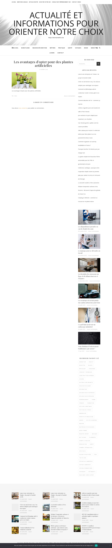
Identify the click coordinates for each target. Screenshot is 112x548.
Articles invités (33, 2)
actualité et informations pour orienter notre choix (56, 23)
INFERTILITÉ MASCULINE (86, 416)
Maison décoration (40, 48)
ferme (93, 399)
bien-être (82, 365)
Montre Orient (84, 433)
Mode (86, 48)
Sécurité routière (85, 454)
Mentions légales (94, 543)
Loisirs (52, 53)
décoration (83, 389)
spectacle (82, 451)
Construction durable (86, 375)
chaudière (92, 368)
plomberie (92, 437)
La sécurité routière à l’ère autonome (88, 183)
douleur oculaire (85, 385)
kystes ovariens (91, 420)
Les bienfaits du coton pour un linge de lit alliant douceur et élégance (88, 276)
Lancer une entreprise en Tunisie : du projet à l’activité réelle (28, 495)
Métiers (52, 48)
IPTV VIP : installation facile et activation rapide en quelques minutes (90, 516)
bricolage (82, 368)
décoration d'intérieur (87, 392)
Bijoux (90, 365)
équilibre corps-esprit (86, 475)
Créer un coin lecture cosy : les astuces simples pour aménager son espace (29, 506)
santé (92, 444)
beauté (91, 361)
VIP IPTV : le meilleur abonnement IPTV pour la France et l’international (91, 527)
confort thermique (85, 372)
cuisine (81, 379)
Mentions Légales (22, 2)
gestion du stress (85, 409)
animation (82, 361)
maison (81, 423)
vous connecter (23, 108)
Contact (60, 53)
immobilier (82, 413)
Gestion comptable (85, 406)
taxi (95, 454)
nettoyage (82, 437)
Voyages (78, 48)
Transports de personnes (78, 543)
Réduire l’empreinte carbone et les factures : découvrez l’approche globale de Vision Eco (89, 190)
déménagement (84, 399)
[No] (110, 545)
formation (90, 403)
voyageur (82, 471)
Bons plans (25, 48)
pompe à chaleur (84, 440)
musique (94, 433)
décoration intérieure (86, 396)
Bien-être (94, 48)
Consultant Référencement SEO (61, 2)
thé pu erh (82, 457)
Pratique (61, 48)
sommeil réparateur (85, 447)
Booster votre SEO (45, 2)
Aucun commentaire (69, 96)
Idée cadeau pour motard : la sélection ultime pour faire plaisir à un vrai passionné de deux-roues (89, 134)
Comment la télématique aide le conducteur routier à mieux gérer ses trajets (88, 92)
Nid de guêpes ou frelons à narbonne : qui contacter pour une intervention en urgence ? (59, 527)
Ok (96, 545)
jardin (81, 420)
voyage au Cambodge (86, 461)
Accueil (14, 2)
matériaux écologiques (87, 427)
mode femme (83, 430)
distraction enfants (86, 382)
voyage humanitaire (85, 468)
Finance (81, 403)
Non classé (60, 543)
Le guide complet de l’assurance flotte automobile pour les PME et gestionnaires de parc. (89, 160)
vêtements (91, 471)
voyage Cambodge (85, 464)
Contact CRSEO (76, 2)
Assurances (20, 543)
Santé (70, 48)
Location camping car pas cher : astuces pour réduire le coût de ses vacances (91, 504)
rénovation (83, 444)
